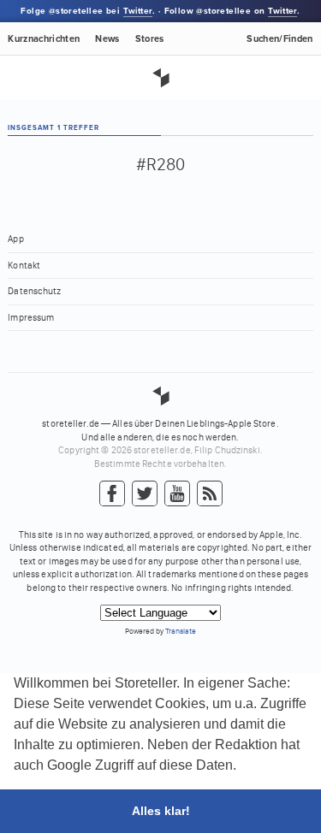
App (15, 239)
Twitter (137, 11)
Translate (180, 630)
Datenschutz (34, 291)
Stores (149, 38)
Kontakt (24, 265)
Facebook (112, 494)
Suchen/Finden (279, 38)
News (107, 38)
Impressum (31, 317)
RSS (209, 494)
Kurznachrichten (44, 38)
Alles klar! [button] (161, 811)
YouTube (177, 494)
